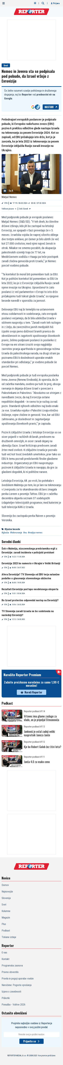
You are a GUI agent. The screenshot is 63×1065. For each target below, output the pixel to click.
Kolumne (6, 911)
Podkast (6, 930)
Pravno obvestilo (10, 972)
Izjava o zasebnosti (11, 991)
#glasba (5, 532)
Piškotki (6, 998)
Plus (4, 924)
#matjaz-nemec (35, 532)
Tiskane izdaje (9, 937)
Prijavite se (29, 1041)
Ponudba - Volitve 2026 (13, 1004)
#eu (25, 532)
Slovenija (6, 898)
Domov (5, 885)
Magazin (6, 917)
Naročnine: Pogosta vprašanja (17, 985)
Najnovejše (7, 891)
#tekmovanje (16, 532)
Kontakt (5, 959)
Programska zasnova (12, 965)
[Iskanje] (43, 3)
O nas (4, 952)
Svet (6, 65)
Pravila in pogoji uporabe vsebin (18, 978)
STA (5, 203)
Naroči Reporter (33, 692)
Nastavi (49, 107)
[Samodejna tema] (35, 3)
